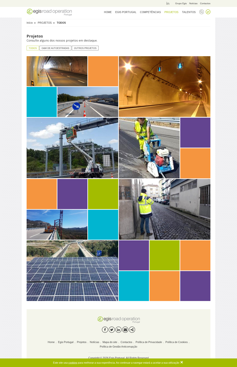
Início (30, 22)
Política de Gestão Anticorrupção (118, 346)
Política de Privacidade (149, 342)
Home (51, 342)
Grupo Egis (181, 3)
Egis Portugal (66, 342)
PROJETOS (171, 12)
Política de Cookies (176, 342)
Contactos (205, 3)
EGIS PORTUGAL (125, 12)
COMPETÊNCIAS (150, 12)
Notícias (193, 3)
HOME (108, 12)
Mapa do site (110, 342)
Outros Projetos (85, 48)
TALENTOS (189, 12)
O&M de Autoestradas (55, 48)
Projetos (81, 342)
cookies (72, 362)
